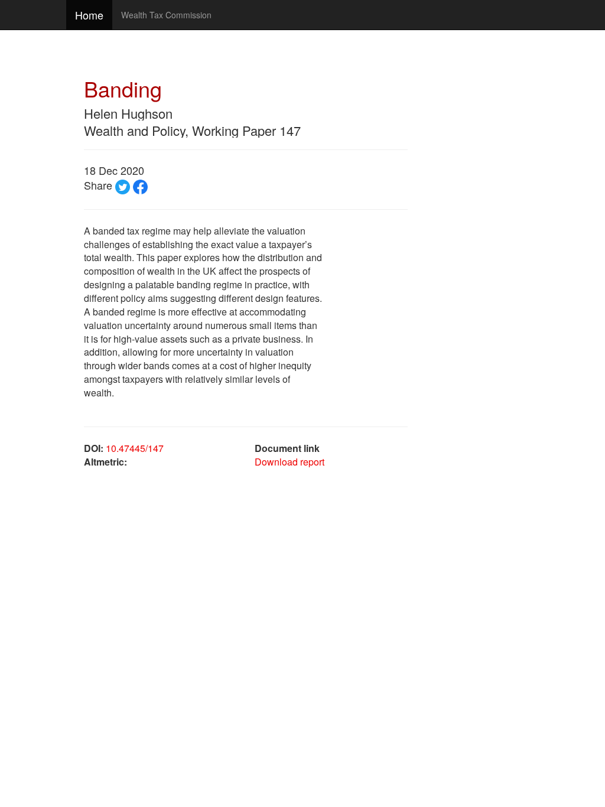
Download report (289, 461)
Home (89, 14)
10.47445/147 (135, 448)
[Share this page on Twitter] (122, 185)
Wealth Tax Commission (166, 15)
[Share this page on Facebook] (140, 185)
